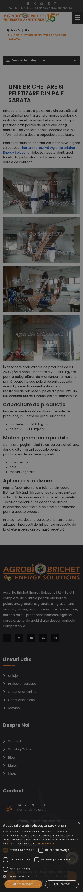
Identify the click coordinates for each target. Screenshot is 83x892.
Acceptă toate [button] (23, 884)
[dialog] (41, 855)
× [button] (78, 823)
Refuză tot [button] (62, 884)
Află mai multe (45, 843)
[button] (41, 876)
